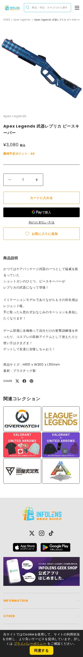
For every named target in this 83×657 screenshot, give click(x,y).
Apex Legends (22, 20)
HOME (6, 20)
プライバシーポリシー (30, 643)
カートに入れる (41, 198)
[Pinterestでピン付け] (31, 381)
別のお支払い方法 (42, 222)
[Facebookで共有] (24, 381)
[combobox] (47, 7)
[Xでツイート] (17, 381)
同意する (41, 650)
